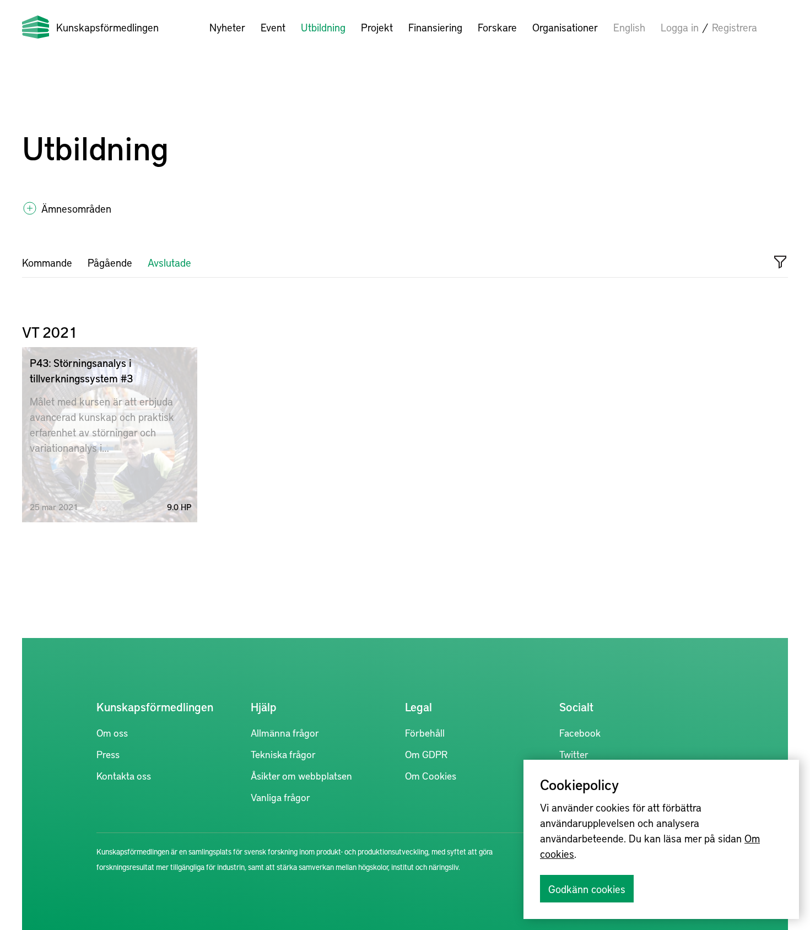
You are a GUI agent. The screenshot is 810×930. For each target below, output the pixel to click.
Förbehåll (425, 732)
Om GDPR (426, 754)
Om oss (112, 732)
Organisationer (565, 27)
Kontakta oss (123, 775)
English (629, 27)
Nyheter (227, 27)
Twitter (573, 754)
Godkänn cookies (586, 889)
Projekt (377, 27)
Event (273, 27)
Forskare (497, 27)
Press (108, 754)
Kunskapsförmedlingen (107, 27)
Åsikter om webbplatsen (301, 775)
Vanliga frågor (280, 797)
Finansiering (435, 27)
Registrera (734, 27)
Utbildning (323, 27)
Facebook (580, 732)
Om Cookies (430, 775)
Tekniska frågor (283, 754)
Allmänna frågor (285, 732)
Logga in (680, 27)
